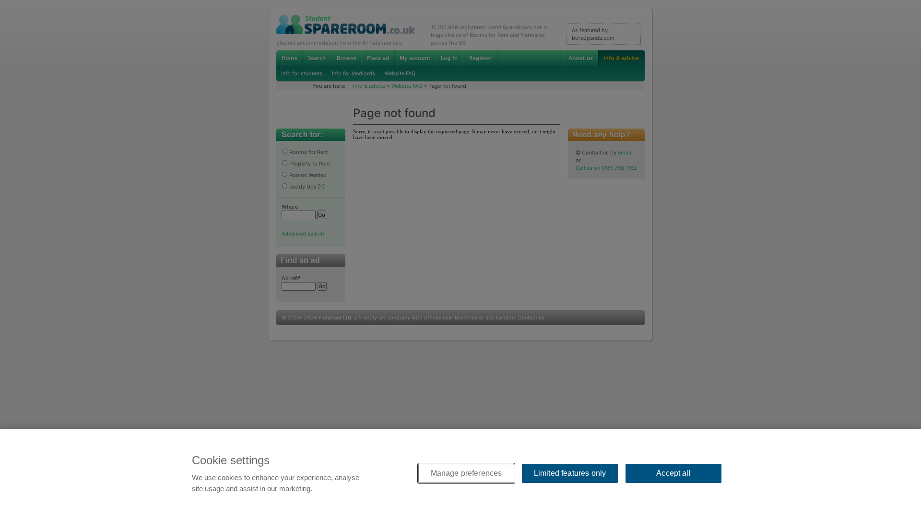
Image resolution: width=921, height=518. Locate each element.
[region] (460, 473)
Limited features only (570, 473)
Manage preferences (466, 473)
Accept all (673, 473)
